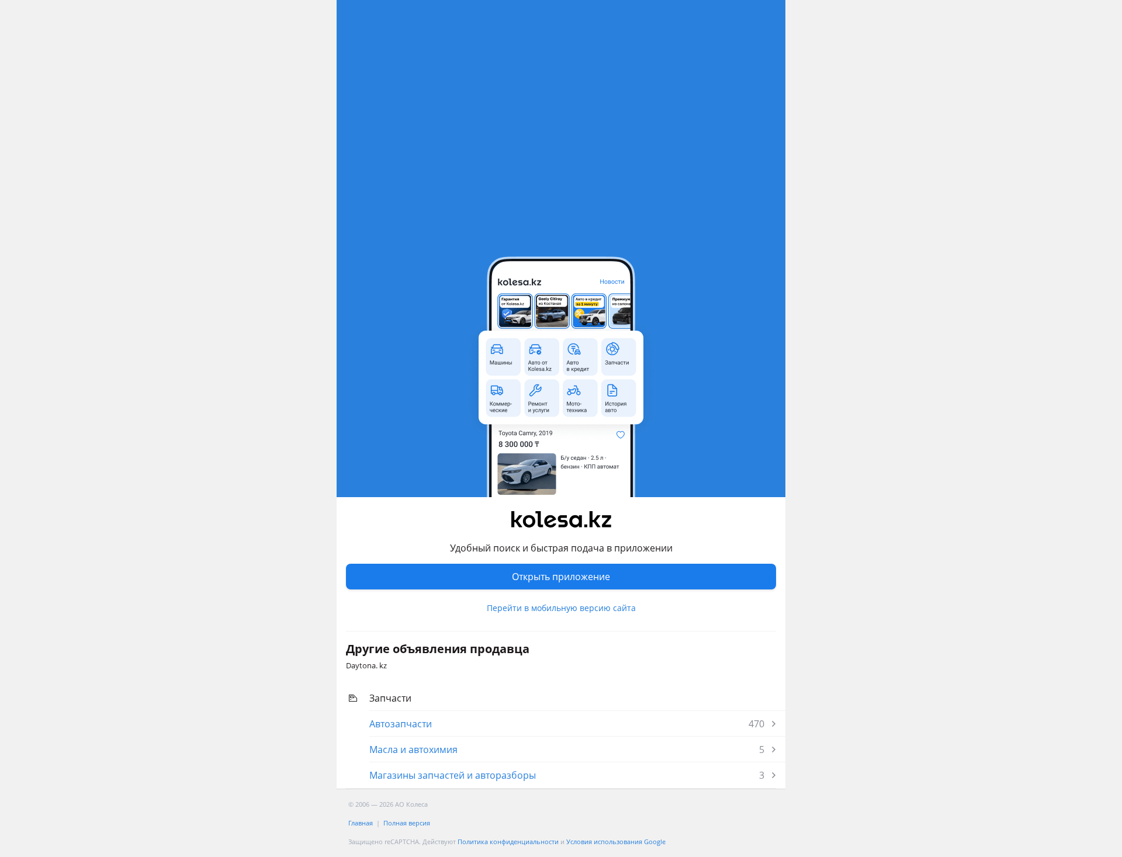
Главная (360, 822)
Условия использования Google (616, 841)
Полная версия (406, 822)
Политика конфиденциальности (508, 841)
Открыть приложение (561, 576)
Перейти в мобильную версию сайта (561, 607)
